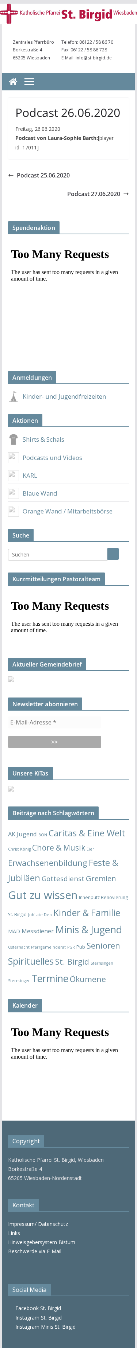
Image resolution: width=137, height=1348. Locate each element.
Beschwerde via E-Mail (34, 1251)
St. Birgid (72, 961)
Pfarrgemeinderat (48, 947)
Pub (80, 946)
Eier (90, 849)
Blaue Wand (40, 493)
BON (42, 834)
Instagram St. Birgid (37, 1317)
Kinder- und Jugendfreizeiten (64, 396)
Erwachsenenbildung (47, 862)
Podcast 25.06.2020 (43, 175)
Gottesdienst (63, 878)
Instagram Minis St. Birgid (44, 1326)
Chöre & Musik (58, 847)
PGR (71, 947)
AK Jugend (22, 834)
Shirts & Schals (43, 439)
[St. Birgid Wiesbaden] (13, 81)
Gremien (101, 878)
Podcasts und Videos (52, 457)
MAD (14, 931)
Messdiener (38, 931)
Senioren (103, 945)
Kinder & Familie (86, 913)
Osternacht (19, 947)
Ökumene (88, 979)
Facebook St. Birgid (36, 1308)
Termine (49, 978)
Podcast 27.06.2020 (93, 194)
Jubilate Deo (40, 914)
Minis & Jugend (88, 929)
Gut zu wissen (42, 895)
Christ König (19, 849)
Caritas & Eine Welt (87, 833)
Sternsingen (102, 963)
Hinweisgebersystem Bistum (41, 1242)
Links (14, 1233)
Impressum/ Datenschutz (38, 1223)
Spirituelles (31, 961)
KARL (30, 475)
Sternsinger (19, 980)
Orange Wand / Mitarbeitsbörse (68, 511)
